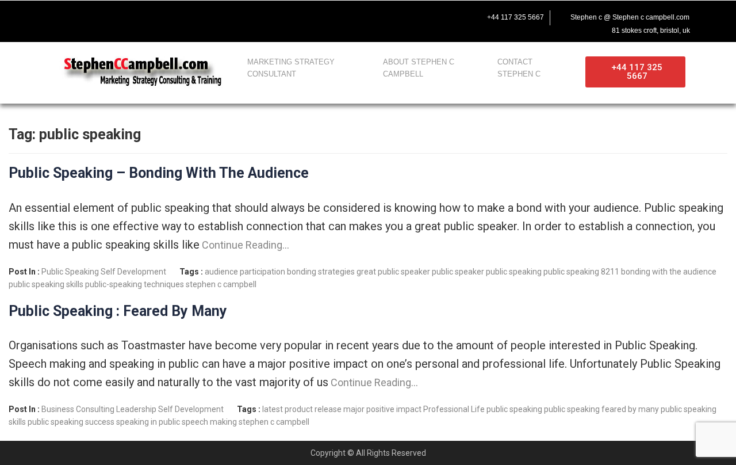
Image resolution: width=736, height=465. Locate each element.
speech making (209, 421)
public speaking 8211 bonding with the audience (629, 271)
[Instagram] (127, 15)
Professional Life (454, 409)
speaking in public (148, 421)
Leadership (136, 409)
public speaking (514, 271)
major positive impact (382, 409)
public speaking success (71, 421)
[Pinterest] (152, 15)
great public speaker (393, 271)
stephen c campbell (221, 284)
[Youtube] (103, 15)
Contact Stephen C (518, 68)
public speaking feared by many (601, 409)
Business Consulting (77, 409)
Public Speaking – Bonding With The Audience (159, 173)
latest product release (302, 409)
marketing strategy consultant (291, 68)
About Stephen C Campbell (418, 68)
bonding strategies (321, 271)
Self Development (133, 271)
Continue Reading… (244, 245)
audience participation (245, 271)
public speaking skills (46, 284)
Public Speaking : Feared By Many (118, 311)
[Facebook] (55, 15)
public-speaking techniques (134, 284)
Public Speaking (70, 271)
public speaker (458, 271)
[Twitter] (79, 15)
